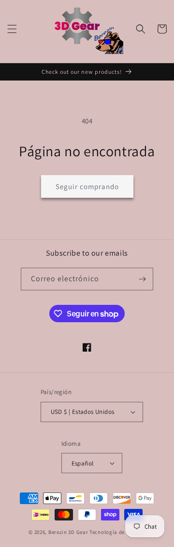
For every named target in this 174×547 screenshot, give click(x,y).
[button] (12, 29)
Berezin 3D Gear (68, 532)
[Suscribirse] (142, 279)
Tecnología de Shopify (117, 532)
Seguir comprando (87, 186)
